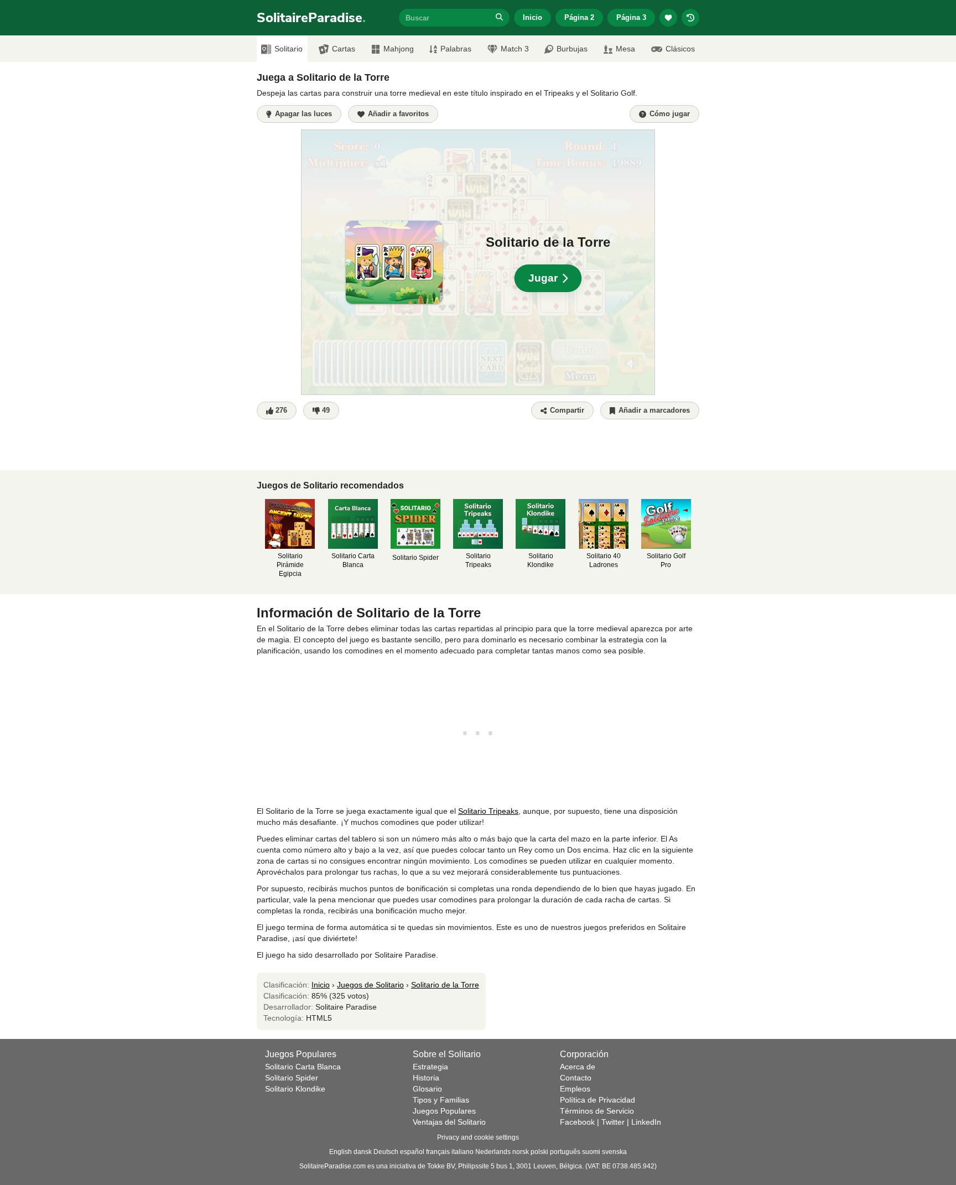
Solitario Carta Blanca (303, 1066)
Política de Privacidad (597, 1099)
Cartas (343, 48)
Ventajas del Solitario (449, 1122)
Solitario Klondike (295, 1088)
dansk (363, 1152)
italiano (462, 1152)
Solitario (288, 48)
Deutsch (385, 1152)
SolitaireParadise (311, 18)
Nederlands (493, 1152)
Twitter (613, 1122)
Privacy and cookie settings (478, 1137)
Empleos (575, 1088)
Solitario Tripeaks (488, 811)
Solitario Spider (291, 1077)
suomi (591, 1152)
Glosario (427, 1088)
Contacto (575, 1077)
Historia (426, 1077)
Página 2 (579, 17)
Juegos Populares (444, 1110)
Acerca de (577, 1066)
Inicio (532, 17)
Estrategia (430, 1066)
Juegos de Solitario (370, 984)
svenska (614, 1152)
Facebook (577, 1122)
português (565, 1152)
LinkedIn (646, 1122)
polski (539, 1152)
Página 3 (631, 17)
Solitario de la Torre (445, 984)
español (412, 1152)
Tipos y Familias (441, 1099)
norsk (520, 1152)
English (340, 1152)
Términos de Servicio (597, 1110)
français (438, 1152)
